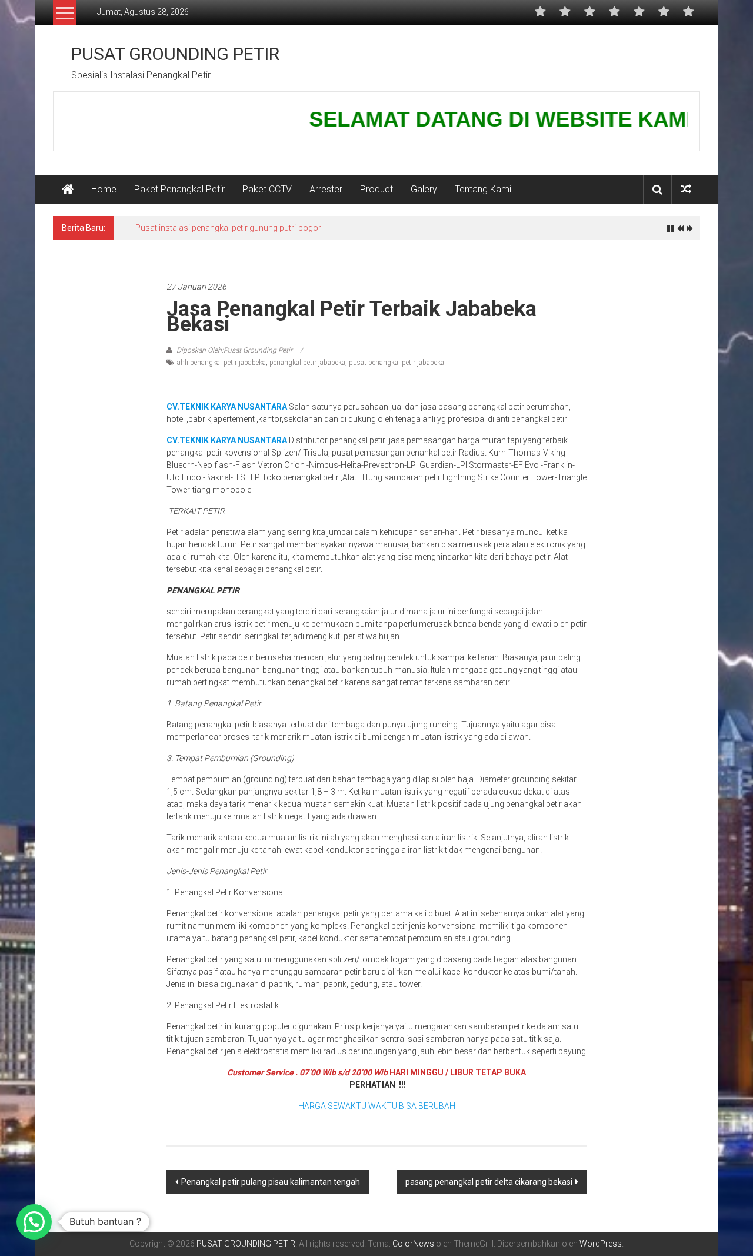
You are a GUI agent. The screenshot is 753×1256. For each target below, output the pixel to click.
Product (376, 189)
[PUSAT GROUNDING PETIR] (67, 189)
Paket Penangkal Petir (179, 189)
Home (103, 189)
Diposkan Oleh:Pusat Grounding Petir (234, 350)
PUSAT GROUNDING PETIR (175, 54)
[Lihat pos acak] (686, 189)
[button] (34, 1222)
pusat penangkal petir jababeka (396, 362)
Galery (424, 189)
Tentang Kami (483, 189)
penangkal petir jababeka (307, 362)
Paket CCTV (267, 189)
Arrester (325, 189)
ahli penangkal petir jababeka (221, 362)
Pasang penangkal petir (207, 258)
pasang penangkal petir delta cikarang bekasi (488, 1182)
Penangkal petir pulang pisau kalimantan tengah (270, 1182)
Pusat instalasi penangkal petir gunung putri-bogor (228, 227)
